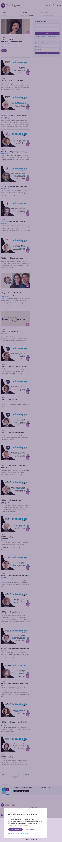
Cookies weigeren (30, 829)
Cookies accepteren (15, 829)
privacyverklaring (25, 833)
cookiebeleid (17, 833)
